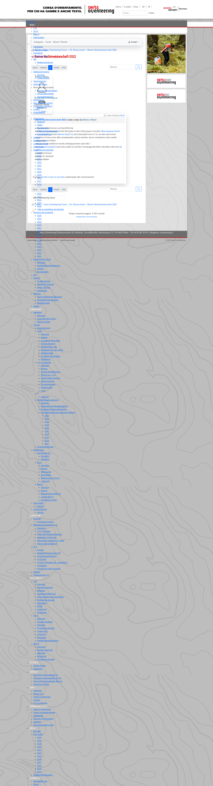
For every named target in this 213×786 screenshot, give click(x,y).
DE (143, 6)
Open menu (31, 22)
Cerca (151, 13)
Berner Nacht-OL (66, 134)
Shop (135, 6)
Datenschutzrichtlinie (48, 240)
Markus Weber (90, 120)
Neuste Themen (60, 42)
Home (118, 6)
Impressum (32, 240)
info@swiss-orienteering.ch (161, 232)
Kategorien (39, 42)
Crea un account (56, 177)
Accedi (44, 177)
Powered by (80, 217)
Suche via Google (68, 240)
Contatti (127, 6)
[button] (33, 25)
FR (149, 6)
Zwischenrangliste (47, 146)
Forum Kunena (91, 217)
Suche (48, 42)
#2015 (122, 115)
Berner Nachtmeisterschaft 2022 (50, 120)
